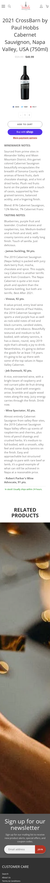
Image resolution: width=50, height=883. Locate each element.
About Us (6, 877)
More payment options (25, 137)
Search (5, 874)
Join (40, 849)
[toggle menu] (3, 6)
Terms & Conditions (11, 881)
